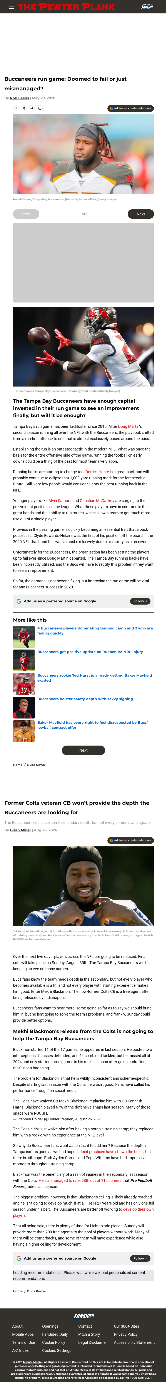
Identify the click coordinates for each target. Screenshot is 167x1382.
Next (141, 214)
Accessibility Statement (134, 1342)
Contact (85, 1326)
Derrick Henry (97, 471)
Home (18, 765)
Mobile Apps (23, 1334)
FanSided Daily (55, 1334)
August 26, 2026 (88, 1119)
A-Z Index (20, 1350)
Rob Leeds (19, 98)
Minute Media (32, 1362)
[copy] (40, 108)
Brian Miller (20, 830)
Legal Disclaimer (92, 1342)
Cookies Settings (56, 1350)
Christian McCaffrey (97, 500)
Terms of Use (23, 1342)
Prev (26, 214)
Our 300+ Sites (126, 1326)
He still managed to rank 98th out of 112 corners (80, 1180)
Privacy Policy (126, 1334)
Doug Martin (128, 426)
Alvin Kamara (60, 500)
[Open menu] (11, 6)
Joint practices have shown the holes (112, 1151)
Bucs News (36, 765)
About (17, 1326)
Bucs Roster (36, 1291)
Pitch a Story (89, 1334)
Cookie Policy (53, 1342)
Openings (50, 1326)
